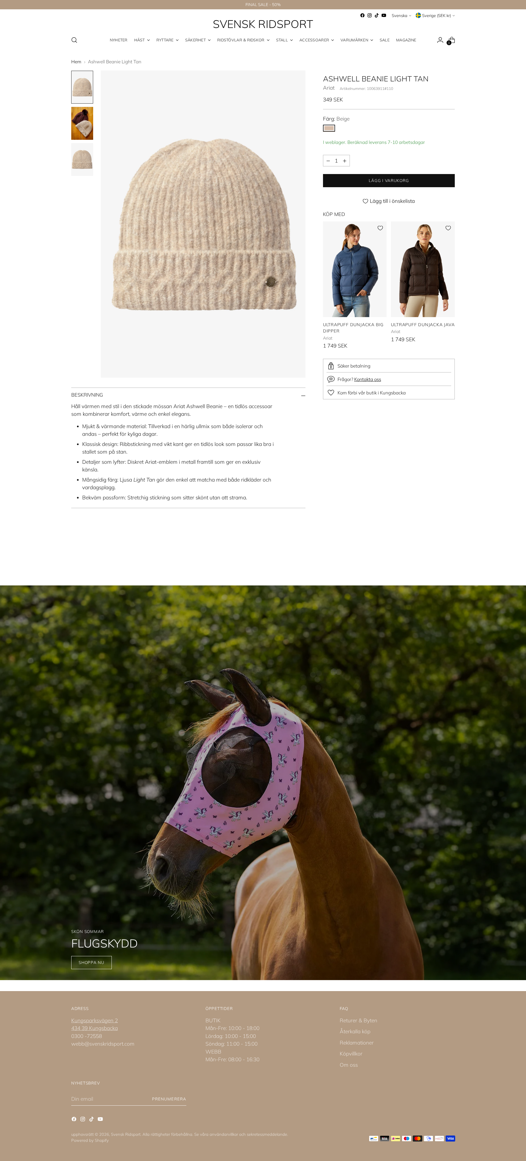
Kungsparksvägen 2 (94, 1020)
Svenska (399, 15)
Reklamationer (357, 1042)
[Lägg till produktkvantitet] (345, 160)
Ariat (329, 88)
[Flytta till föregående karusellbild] (437, 555)
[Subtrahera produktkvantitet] (328, 160)
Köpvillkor (351, 1053)
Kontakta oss (367, 379)
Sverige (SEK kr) (436, 15)
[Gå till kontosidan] (440, 40)
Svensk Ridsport (126, 1134)
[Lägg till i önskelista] (380, 228)
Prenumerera (169, 1099)
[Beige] (329, 128)
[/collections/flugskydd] (263, 782)
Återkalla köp (355, 1031)
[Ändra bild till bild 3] (82, 159)
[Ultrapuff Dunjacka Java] (423, 269)
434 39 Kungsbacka (94, 1028)
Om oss (349, 1065)
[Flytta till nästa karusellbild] (450, 555)
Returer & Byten (358, 1020)
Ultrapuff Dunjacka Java (422, 324)
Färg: (336, 118)
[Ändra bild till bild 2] (82, 123)
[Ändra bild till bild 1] (82, 87)
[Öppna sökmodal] (74, 40)
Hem (76, 61)
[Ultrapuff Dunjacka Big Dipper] (355, 269)
